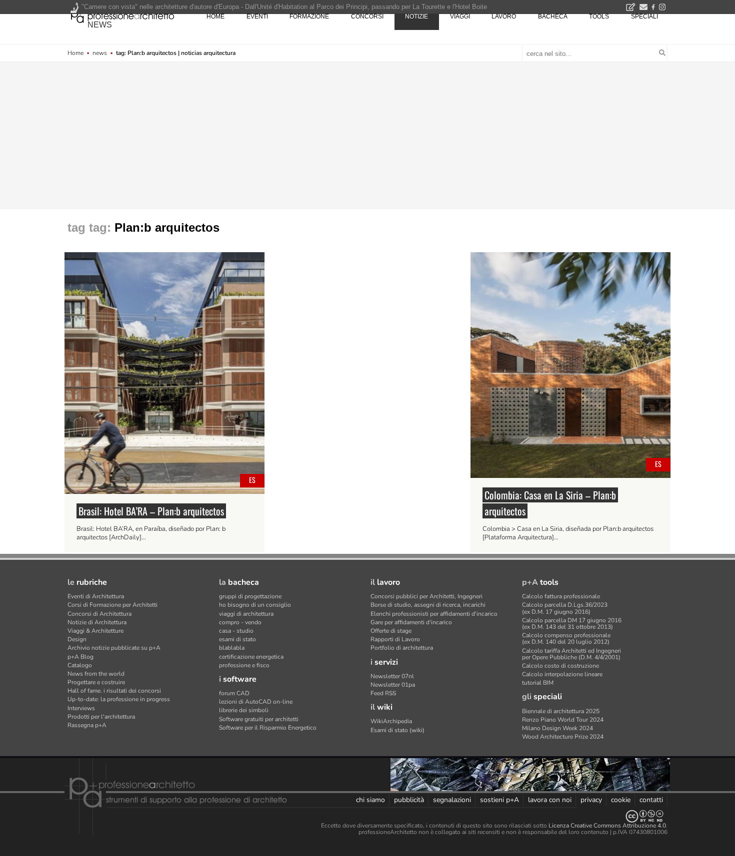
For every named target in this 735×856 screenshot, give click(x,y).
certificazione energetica (251, 657)
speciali (644, 16)
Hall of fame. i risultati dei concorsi (114, 691)
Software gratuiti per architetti (258, 719)
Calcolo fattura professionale (561, 596)
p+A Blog (81, 657)
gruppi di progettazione (250, 596)
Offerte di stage (391, 631)
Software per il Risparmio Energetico (267, 728)
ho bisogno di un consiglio (255, 605)
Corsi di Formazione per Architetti (113, 605)
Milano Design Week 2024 (557, 728)
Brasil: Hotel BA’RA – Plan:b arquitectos (151, 510)
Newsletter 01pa (392, 685)
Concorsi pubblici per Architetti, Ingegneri (426, 596)
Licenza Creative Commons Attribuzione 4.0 (607, 826)
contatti (651, 800)
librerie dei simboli (243, 710)
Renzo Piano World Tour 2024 (563, 720)
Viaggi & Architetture (96, 631)
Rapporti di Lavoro (395, 639)
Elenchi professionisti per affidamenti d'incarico (434, 614)
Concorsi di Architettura (100, 614)
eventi (257, 16)
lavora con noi (550, 800)
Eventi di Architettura (96, 596)
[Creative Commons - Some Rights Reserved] (368, 816)
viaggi (460, 16)
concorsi (367, 16)
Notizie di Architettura (97, 622)
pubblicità (409, 800)
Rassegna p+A (87, 725)
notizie (416, 16)
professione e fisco (244, 665)
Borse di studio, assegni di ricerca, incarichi (428, 605)
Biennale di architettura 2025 (561, 711)
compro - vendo (240, 622)
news (100, 24)
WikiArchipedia (391, 721)
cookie (620, 800)
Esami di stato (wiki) (397, 730)
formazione (309, 16)
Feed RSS (383, 693)
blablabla (231, 648)
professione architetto (122, 15)
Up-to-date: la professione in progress (119, 699)
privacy (591, 800)
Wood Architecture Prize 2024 (563, 737)
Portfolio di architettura (401, 648)
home (215, 16)
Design (77, 639)
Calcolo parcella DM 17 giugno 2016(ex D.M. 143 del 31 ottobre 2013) (572, 623)
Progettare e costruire (96, 682)
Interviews (81, 708)
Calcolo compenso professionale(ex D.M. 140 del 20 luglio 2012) (566, 638)
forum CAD (234, 693)
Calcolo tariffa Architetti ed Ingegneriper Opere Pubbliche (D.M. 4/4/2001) (571, 654)
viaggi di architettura (246, 614)
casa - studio (236, 631)
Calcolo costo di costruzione (560, 666)
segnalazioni (452, 800)
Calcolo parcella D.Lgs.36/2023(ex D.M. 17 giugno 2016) (565, 608)
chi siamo (370, 800)
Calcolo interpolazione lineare (562, 674)
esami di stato (237, 639)
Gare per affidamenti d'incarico (411, 622)
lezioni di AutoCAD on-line (255, 702)
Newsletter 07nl (392, 676)
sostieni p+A (499, 800)
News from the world (96, 674)
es (252, 479)
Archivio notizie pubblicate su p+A (114, 648)
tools (599, 16)
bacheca (553, 16)
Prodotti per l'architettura (101, 717)
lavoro (504, 16)
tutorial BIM (538, 683)
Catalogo (80, 665)
